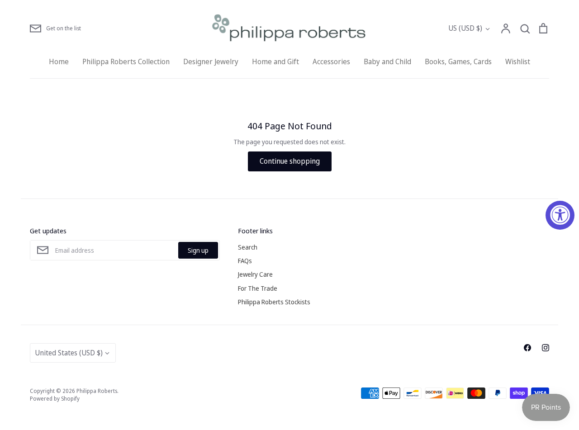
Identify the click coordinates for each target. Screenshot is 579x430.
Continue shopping (290, 161)
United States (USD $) (69, 353)
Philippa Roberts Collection (126, 61)
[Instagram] (545, 348)
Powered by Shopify (55, 398)
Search (247, 247)
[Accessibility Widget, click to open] (560, 215)
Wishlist (517, 61)
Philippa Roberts (96, 391)
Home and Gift (275, 61)
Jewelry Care (255, 274)
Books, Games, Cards (458, 61)
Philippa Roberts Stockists (274, 302)
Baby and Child (387, 61)
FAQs (245, 260)
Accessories (331, 61)
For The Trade (257, 288)
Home (59, 61)
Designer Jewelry (210, 61)
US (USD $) (465, 28)
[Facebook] (527, 348)
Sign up (198, 250)
